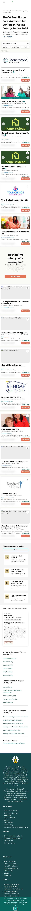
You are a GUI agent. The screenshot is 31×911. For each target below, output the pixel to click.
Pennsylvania (23, 11)
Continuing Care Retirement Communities (12, 691)
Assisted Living (7, 687)
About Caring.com (10, 861)
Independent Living (9, 696)
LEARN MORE (25, 77)
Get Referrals (8, 841)
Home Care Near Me (10, 891)
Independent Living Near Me (13, 889)
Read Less (14, 550)
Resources (7, 815)
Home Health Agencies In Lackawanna (15, 717)
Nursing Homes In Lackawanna (13, 723)
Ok (15, 908)
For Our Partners (9, 843)
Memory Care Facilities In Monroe (14, 733)
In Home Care (14, 11)
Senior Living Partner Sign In (13, 836)
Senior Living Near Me (11, 886)
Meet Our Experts (10, 863)
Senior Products (9, 818)
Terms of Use (8, 822)
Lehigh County (7, 672)
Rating (5, 47)
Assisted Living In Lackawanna (12, 720)
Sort (26, 47)
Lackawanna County (9, 658)
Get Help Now (15, 276)
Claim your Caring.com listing (14, 743)
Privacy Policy (18, 801)
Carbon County (8, 665)
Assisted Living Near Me (11, 884)
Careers (6, 873)
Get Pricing (25, 80)
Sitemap (6, 820)
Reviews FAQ (8, 871)
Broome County (8, 675)
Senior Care (6, 11)
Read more (8, 642)
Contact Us (7, 875)
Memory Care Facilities (10, 699)
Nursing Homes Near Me (12, 896)
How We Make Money (11, 868)
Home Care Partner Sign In (13, 838)
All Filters (16, 47)
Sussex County (7, 668)
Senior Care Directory (11, 813)
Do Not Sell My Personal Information (16, 827)
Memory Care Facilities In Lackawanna (15, 727)
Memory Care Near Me (11, 893)
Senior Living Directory (11, 811)
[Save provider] (27, 56)
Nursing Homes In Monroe (11, 730)
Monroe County (8, 662)
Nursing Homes (8, 702)
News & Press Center (11, 866)
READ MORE (8, 36)
